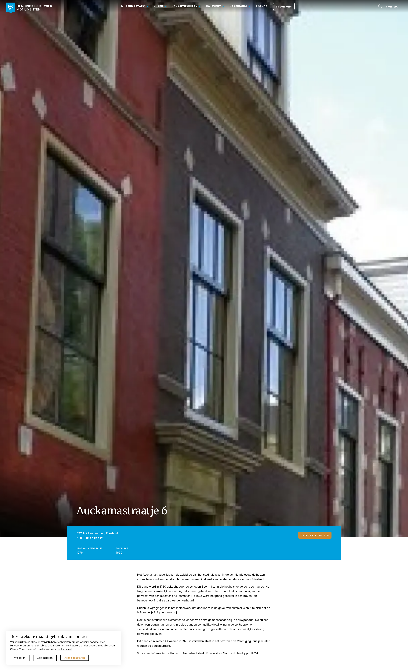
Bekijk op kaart (91, 538)
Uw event (213, 6)
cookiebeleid (64, 649)
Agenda (262, 6)
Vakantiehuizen (185, 6)
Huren (158, 6)
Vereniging (238, 6)
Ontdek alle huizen (315, 535)
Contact (393, 6)
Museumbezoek (133, 6)
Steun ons (284, 6)
